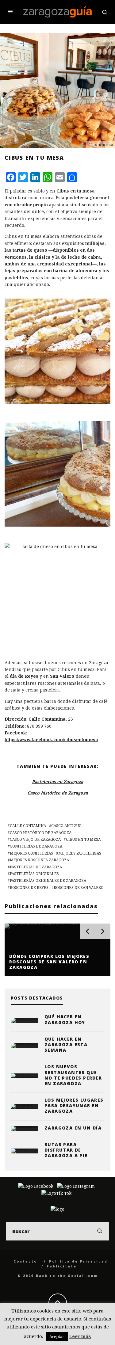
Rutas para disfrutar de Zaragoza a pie (66, 1149)
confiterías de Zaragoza (36, 846)
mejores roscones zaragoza (39, 860)
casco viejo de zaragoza (35, 839)
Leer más (80, 1336)
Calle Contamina (47, 719)
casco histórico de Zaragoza (40, 832)
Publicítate (62, 1266)
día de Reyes (24, 676)
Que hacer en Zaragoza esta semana (65, 1044)
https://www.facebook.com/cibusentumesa (51, 739)
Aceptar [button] (56, 1336)
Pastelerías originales (34, 873)
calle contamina (28, 825)
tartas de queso (30, 250)
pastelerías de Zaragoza (36, 867)
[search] (99, 1231)
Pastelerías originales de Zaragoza (48, 880)
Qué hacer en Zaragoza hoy (64, 1019)
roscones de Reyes (29, 887)
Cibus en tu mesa (83, 839)
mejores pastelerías (79, 853)
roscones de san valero (79, 887)
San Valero (62, 676)
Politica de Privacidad (78, 1261)
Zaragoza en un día (73, 1128)
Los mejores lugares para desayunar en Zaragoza (74, 1105)
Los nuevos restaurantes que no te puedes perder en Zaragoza (73, 1075)
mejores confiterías (31, 853)
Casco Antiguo (66, 825)
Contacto (25, 1261)
